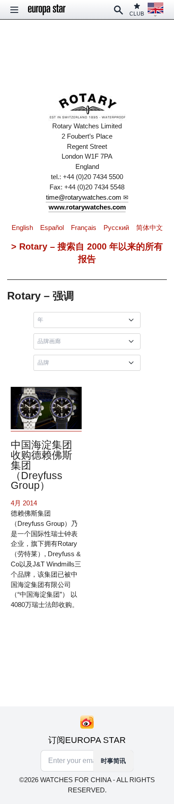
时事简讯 (113, 760)
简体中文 (149, 227)
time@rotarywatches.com (83, 197)
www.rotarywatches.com (87, 207)
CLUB (136, 14)
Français (83, 227)
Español (52, 227)
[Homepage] (46, 9)
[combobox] (88, 320)
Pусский (116, 227)
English (22, 227)
